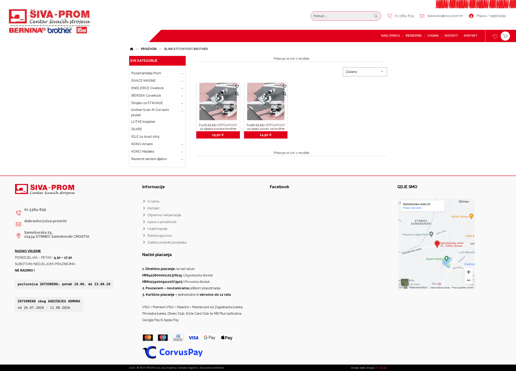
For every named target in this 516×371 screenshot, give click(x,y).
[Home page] (131, 48)
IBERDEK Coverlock (146, 95)
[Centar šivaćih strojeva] (50, 22)
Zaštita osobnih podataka (166, 242)
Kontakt (153, 208)
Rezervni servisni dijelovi (149, 159)
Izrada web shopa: (363, 367)
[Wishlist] (495, 36)
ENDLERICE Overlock (147, 88)
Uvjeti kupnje (157, 229)
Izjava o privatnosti (161, 222)
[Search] (376, 16)
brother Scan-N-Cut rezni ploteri (150, 112)
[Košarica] (505, 36)
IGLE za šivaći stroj (145, 136)
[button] (53, 213)
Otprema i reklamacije (164, 215)
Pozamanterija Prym (146, 73)
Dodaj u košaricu (220, 134)
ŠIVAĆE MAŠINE (143, 81)
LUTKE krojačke (143, 122)
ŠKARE (136, 129)
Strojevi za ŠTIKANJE (147, 103)
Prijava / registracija (491, 16)
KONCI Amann (142, 144)
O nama (153, 201)
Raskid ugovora (159, 236)
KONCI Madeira (142, 151)
